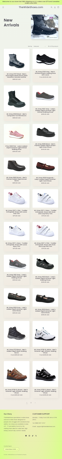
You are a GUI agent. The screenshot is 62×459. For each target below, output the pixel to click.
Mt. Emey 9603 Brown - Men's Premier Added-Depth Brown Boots (17, 179)
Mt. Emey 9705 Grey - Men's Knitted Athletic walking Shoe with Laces (45, 73)
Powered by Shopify (21, 454)
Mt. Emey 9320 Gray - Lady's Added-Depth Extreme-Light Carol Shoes (17, 309)
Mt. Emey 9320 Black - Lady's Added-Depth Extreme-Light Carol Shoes (45, 311)
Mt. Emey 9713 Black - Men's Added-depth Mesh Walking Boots (17, 351)
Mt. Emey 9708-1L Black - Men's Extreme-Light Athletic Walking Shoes (45, 391)
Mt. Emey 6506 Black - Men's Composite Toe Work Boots (17, 114)
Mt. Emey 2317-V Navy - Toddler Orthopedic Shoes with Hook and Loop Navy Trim (45, 212)
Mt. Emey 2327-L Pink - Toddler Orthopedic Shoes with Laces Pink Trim (16, 212)
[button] (3, 7)
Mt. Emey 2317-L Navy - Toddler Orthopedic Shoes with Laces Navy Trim (17, 244)
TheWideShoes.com (12, 454)
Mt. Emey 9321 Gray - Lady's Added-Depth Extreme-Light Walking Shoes (17, 276)
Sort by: (30, 46)
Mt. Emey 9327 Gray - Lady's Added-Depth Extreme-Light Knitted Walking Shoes (45, 110)
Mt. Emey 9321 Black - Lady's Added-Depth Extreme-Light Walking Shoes (45, 278)
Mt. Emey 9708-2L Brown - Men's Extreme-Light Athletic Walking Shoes (16, 391)
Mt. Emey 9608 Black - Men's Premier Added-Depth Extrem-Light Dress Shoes (45, 145)
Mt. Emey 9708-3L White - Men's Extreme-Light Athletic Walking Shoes (45, 351)
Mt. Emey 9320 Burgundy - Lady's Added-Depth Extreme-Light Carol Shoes (45, 179)
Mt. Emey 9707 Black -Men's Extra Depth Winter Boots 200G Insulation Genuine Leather (17, 75)
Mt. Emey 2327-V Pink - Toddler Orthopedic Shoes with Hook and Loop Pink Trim (45, 244)
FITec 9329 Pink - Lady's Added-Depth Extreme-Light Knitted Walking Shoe (16, 147)
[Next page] (35, 402)
